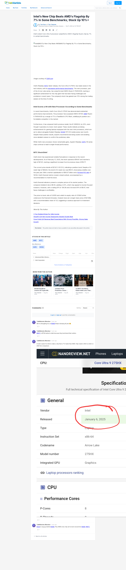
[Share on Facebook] (49, 30)
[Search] (120, 8)
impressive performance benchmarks (60, 88)
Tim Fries (43, 24)
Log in (53, 315)
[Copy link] (56, 30)
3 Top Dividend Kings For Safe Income (46, 214)
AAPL (84, 142)
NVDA (63, 132)
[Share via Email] (53, 30)
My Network (33, 8)
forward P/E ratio (83, 172)
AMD (85, 114)
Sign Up (118, 3)
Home (8, 8)
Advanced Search (46, 8)
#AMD (52, 527)
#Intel (38, 527)
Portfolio (24, 8)
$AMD (53, 323)
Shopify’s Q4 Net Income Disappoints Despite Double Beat (53, 217)
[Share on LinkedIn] (46, 30)
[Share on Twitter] (39, 30)
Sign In (110, 3)
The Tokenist (52, 24)
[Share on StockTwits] (43, 30)
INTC (46, 86)
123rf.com (49, 78)
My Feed (15, 8)
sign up (58, 315)
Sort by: (79, 308)
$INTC (38, 333)
